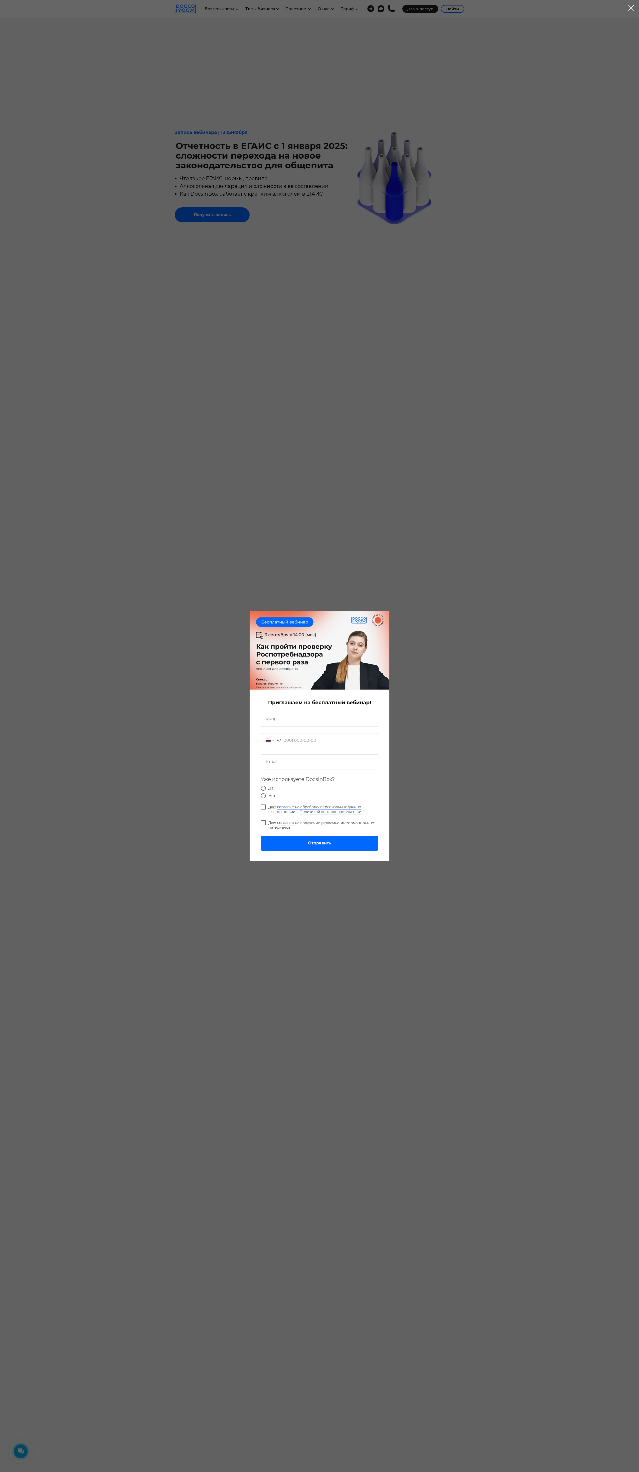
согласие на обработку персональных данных (319, 807)
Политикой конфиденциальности (330, 811)
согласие (285, 822)
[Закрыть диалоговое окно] (631, 7)
